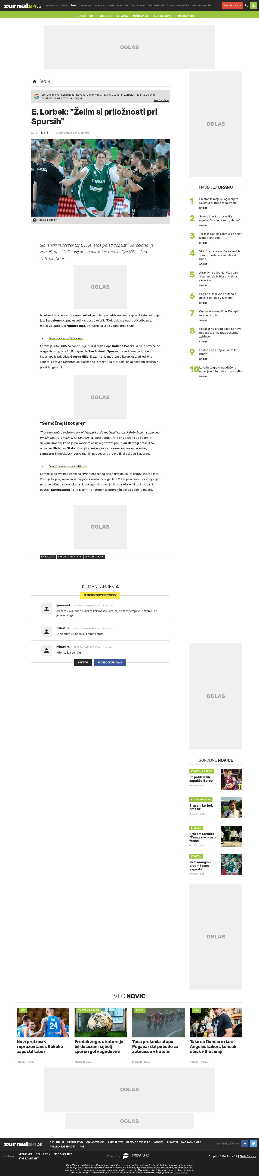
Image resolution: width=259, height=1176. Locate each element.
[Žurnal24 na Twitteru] (253, 1143)
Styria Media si (248, 1156)
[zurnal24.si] (23, 5)
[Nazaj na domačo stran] (34, 81)
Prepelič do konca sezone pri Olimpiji (68, 466)
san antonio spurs (70, 557)
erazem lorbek (94, 557)
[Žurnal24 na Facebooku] (244, 1143)
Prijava (83, 662)
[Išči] (246, 5)
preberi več (100, 595)
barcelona (48, 557)
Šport (46, 81)
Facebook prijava (109, 662)
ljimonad (63, 605)
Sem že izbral (161, 100)
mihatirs (63, 628)
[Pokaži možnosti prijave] (253, 5)
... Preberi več (181, 1172)
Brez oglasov (232, 5)
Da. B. (45, 133)
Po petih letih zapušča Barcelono (66, 338)
